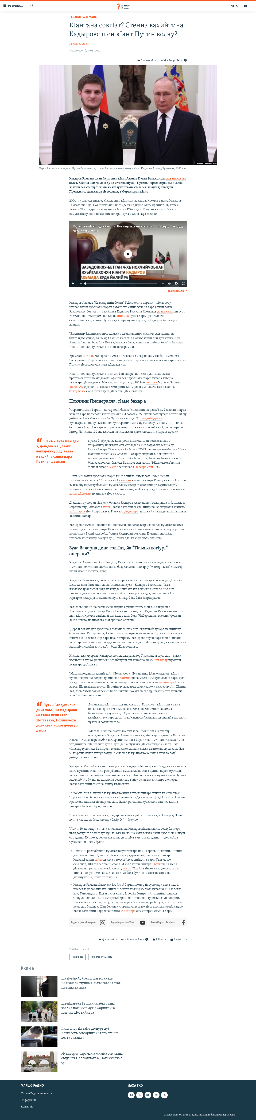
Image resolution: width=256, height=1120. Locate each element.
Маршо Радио (89, 231)
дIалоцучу (76, 387)
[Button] (146, 60)
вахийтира (167, 682)
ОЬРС (234, 6)
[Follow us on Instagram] (156, 1095)
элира (127, 868)
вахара (106, 507)
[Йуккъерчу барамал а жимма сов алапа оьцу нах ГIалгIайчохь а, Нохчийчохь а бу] (39, 1061)
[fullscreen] (183, 283)
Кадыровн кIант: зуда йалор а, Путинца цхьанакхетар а (112, 226)
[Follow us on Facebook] (131, 1095)
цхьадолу (161, 660)
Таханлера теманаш (84, 17)
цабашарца (77, 511)
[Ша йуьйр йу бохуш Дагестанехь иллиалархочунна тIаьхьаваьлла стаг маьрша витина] (39, 986)
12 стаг (113, 467)
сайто (99, 859)
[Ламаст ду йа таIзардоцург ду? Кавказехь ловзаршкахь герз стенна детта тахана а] (39, 1036)
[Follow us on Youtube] (148, 1095)
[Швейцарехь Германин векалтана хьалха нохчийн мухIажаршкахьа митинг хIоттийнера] (39, 1011)
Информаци (28, 1100)
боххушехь (77, 391)
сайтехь (88, 356)
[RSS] (164, 1095)
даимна (125, 678)
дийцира (123, 316)
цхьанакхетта (176, 178)
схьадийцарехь (151, 418)
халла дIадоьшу (80, 493)
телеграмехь (145, 467)
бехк (157, 864)
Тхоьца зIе (27, 1106)
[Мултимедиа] (245, 5)
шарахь (152, 382)
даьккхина (165, 311)
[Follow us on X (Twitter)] (139, 1095)
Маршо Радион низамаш (36, 1093)
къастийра (128, 911)
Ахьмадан (124, 480)
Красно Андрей (79, 43)
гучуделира (130, 511)
